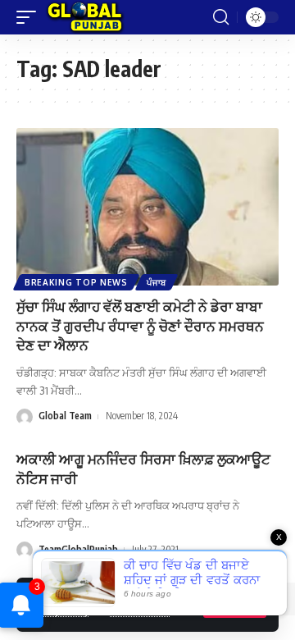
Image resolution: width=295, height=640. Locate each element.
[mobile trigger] (30, 17)
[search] (221, 17)
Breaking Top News (76, 282)
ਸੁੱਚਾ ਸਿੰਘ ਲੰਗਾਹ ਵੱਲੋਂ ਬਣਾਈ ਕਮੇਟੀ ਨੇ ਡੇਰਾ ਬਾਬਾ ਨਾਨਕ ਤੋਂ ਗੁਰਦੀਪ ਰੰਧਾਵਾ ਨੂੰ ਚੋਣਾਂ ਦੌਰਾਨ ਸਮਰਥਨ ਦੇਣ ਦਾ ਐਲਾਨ (140, 325)
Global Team (65, 415)
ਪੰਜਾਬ (156, 282)
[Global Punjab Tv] (84, 17)
